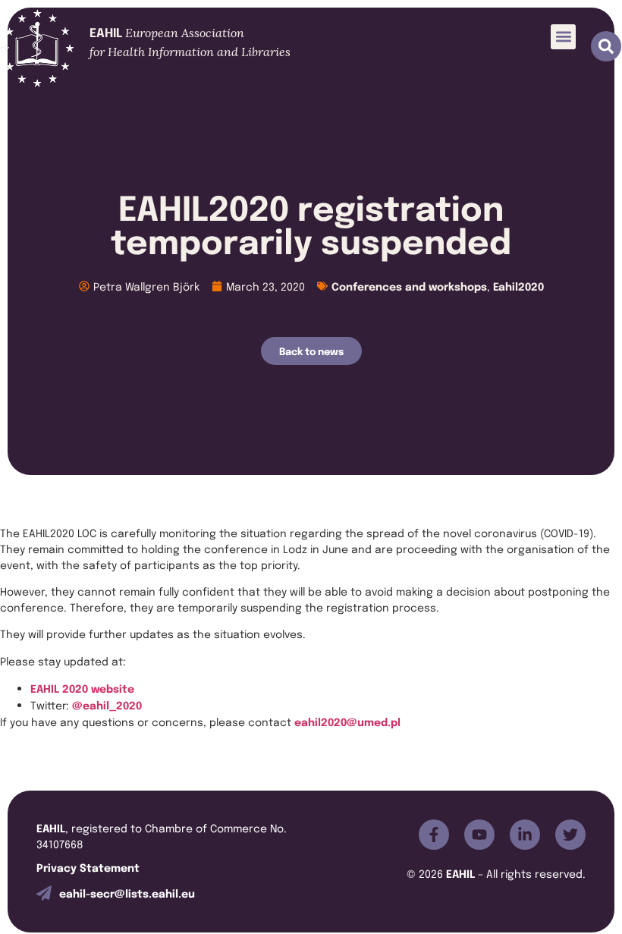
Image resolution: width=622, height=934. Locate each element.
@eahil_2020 (107, 704)
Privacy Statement (88, 867)
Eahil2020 (518, 285)
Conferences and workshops (409, 285)
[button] (563, 36)
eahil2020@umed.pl (347, 721)
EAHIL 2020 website (82, 688)
